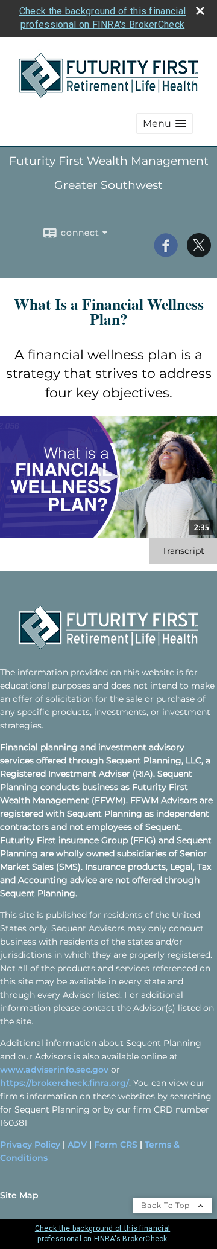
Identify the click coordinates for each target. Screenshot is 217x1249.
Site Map (19, 1195)
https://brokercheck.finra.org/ (64, 1082)
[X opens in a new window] (199, 253)
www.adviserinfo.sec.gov (54, 1069)
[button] (164, 123)
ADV (77, 1144)
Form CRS (115, 1144)
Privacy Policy (30, 1144)
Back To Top (166, 1205)
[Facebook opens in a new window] (166, 253)
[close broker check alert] (200, 11)
